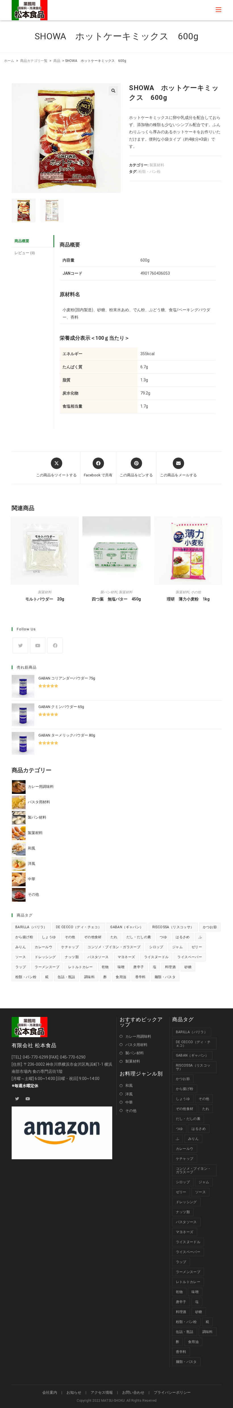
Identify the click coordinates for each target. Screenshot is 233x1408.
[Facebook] (55, 645)
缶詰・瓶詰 (66, 977)
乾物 (105, 967)
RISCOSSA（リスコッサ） (173, 927)
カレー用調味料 (138, 1036)
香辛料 (140, 977)
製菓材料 (156, 165)
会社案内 (49, 1392)
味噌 (121, 967)
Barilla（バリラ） (31, 927)
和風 (129, 1085)
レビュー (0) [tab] (24, 253)
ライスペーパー (189, 957)
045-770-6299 (35, 1057)
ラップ (20, 967)
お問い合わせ (133, 1392)
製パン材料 (108, 592)
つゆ (163, 937)
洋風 (129, 1094)
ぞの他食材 (93, 937)
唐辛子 (138, 967)
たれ (114, 937)
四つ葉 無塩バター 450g (116, 599)
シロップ (156, 947)
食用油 (121, 977)
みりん (20, 947)
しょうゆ (49, 937)
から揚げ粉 (24, 937)
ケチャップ (70, 947)
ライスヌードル (156, 957)
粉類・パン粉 (149, 171)
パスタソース (98, 957)
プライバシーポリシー (172, 1392)
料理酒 (170, 967)
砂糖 (188, 967)
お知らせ (73, 1392)
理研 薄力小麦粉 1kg (188, 599)
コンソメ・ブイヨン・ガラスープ (114, 947)
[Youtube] (37, 645)
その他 (196, 592)
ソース (20, 957)
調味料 (89, 977)
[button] (113, 90)
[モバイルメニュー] (218, 10)
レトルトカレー (80, 967)
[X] (20, 645)
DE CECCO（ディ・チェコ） (78, 927)
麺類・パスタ (165, 977)
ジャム (177, 947)
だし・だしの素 (138, 937)
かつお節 (210, 927)
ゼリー (197, 947)
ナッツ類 (72, 957)
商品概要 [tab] (21, 241)
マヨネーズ (126, 957)
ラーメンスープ (47, 967)
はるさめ (183, 937)
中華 (129, 1102)
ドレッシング (45, 957)
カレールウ (43, 947)
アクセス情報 (102, 1392)
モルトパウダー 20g (44, 599)
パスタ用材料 (136, 1045)
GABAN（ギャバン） (126, 927)
